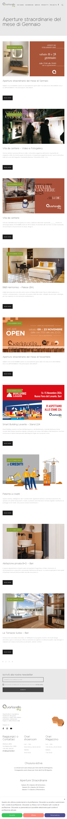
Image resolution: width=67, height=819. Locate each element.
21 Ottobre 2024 (14, 530)
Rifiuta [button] (33, 815)
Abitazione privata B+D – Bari (18, 563)
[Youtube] (11, 728)
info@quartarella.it (8, 751)
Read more (7, 97)
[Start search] (62, 5)
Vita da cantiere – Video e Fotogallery (23, 148)
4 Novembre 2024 (14, 323)
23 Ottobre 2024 (14, 460)
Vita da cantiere (11, 217)
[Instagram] (7, 728)
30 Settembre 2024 (15, 599)
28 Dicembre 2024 (14, 47)
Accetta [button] (12, 815)
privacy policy (39, 684)
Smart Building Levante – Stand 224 (21, 424)
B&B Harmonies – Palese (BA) (18, 287)
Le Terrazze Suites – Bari (16, 632)
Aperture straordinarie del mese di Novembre (26, 356)
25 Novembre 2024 (15, 253)
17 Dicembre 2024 (14, 114)
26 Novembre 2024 (15, 184)
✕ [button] (64, 799)
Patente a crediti (11, 493)
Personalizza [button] (54, 815)
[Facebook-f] (3, 728)
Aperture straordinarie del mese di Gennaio (25, 80)
